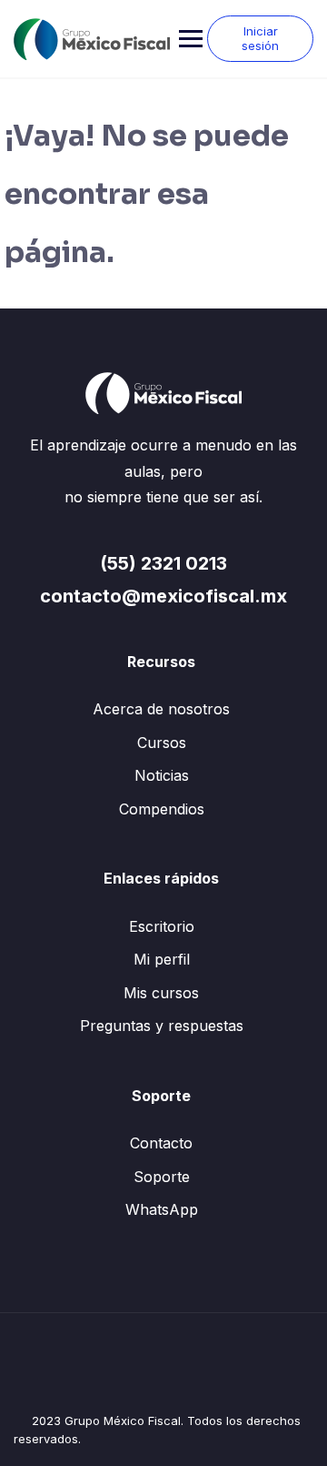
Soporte (162, 1177)
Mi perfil (162, 959)
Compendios (161, 809)
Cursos (161, 742)
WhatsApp (161, 1209)
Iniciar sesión (260, 38)
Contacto (161, 1143)
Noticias (161, 775)
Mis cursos (161, 993)
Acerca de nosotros (161, 709)
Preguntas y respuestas (161, 1025)
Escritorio (161, 926)
